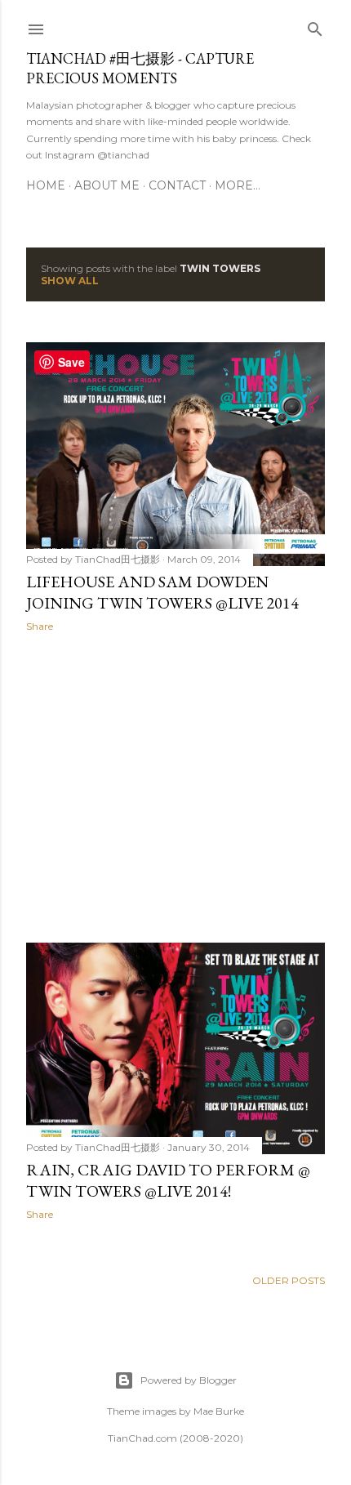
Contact (177, 185)
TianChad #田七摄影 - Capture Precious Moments (140, 68)
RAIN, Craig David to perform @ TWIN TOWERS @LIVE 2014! (168, 1180)
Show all (70, 280)
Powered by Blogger (188, 1380)
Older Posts (288, 1280)
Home (45, 185)
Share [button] (39, 626)
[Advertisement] (175, 787)
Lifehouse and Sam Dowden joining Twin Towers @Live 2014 (162, 592)
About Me (107, 185)
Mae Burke (218, 1411)
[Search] (315, 26)
